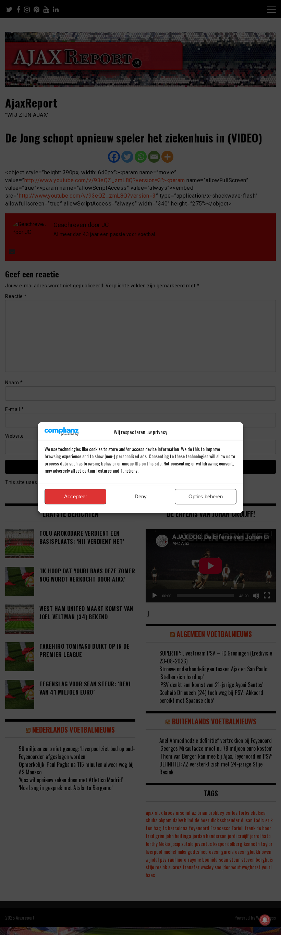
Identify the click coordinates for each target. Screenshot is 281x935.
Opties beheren (205, 496)
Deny (141, 496)
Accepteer (75, 496)
